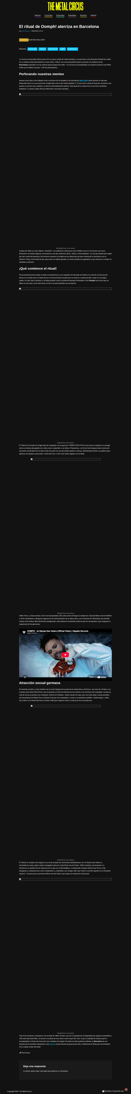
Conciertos (48, 15)
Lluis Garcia (25, 31)
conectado (43, 1071)
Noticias (38, 15)
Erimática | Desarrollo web (114, 1091)
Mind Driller (83, 80)
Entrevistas (60, 15)
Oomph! (52, 1044)
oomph (62, 49)
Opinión (93, 15)
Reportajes (72, 15)
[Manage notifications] (126, 1089)
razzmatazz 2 (72, 49)
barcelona (32, 49)
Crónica (42, 49)
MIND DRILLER (52, 49)
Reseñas (83, 15)
